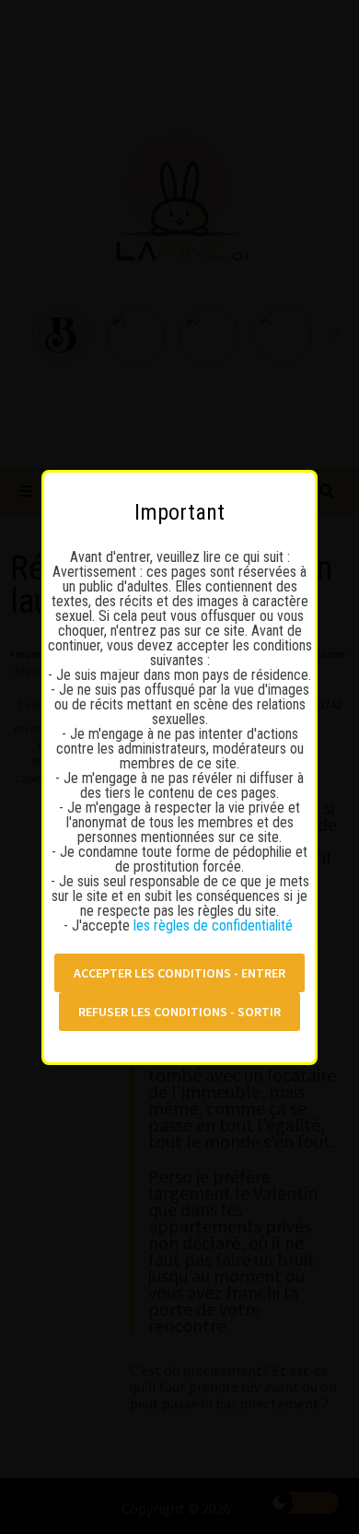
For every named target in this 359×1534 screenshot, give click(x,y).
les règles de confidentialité (214, 925)
